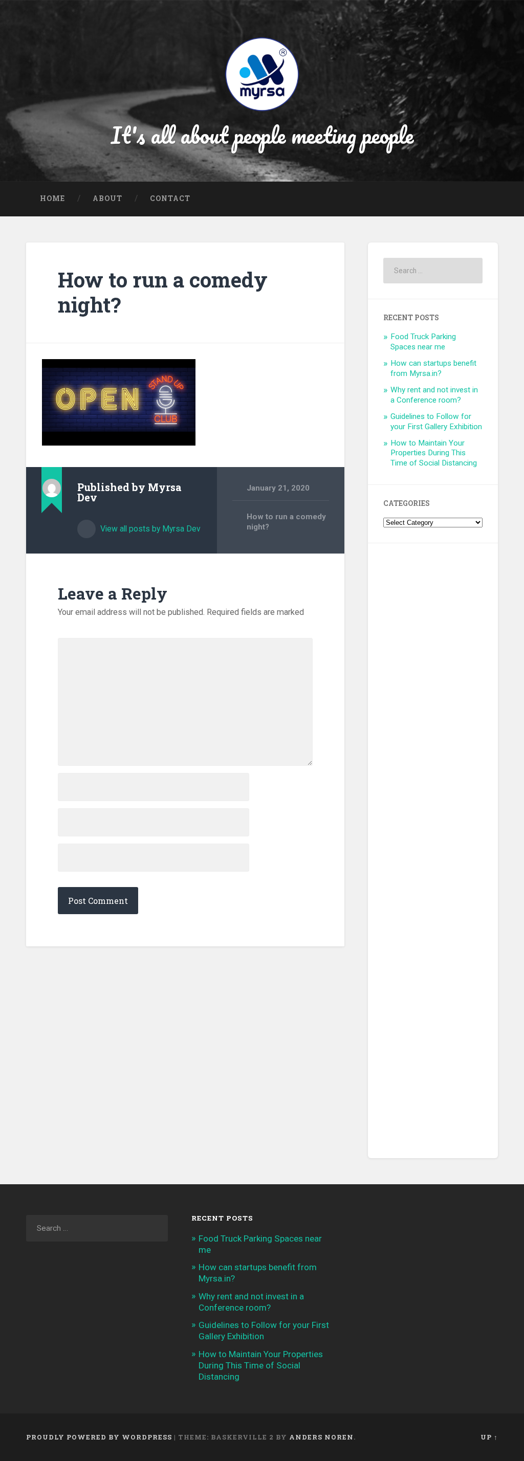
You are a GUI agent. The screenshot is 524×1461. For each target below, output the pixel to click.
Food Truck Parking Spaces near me (423, 341)
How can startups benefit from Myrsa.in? (433, 368)
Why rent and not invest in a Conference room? (434, 395)
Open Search (487, 199)
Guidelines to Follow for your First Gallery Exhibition (436, 421)
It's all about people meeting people (262, 135)
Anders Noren (321, 1437)
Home (52, 198)
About (107, 198)
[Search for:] (432, 270)
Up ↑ (489, 1437)
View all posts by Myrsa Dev (149, 529)
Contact (170, 198)
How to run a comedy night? (163, 292)
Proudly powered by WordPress (99, 1437)
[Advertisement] (432, 851)
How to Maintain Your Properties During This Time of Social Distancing (433, 453)
